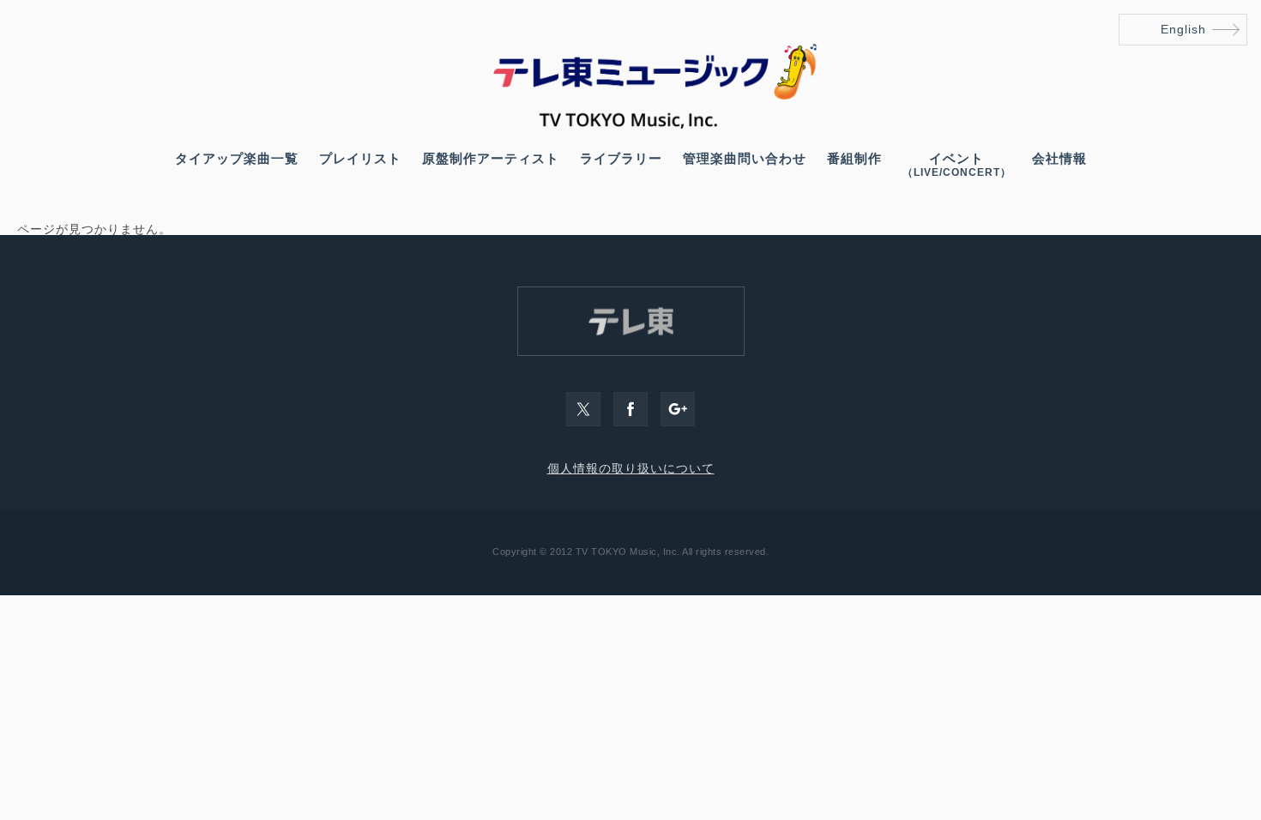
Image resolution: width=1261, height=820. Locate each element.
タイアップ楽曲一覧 (237, 158)
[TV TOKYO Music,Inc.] (630, 124)
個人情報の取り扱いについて (631, 468)
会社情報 (1059, 158)
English (1183, 29)
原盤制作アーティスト (490, 158)
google (678, 409)
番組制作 (854, 158)
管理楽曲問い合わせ (744, 158)
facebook (630, 409)
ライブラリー (621, 158)
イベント (956, 165)
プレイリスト (360, 158)
